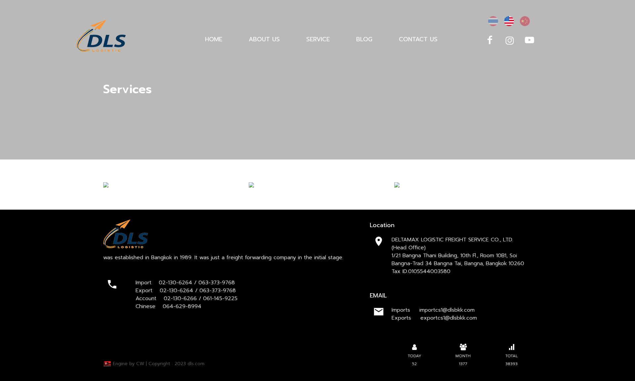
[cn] (525, 21)
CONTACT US (418, 39)
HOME (213, 39)
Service (136, 106)
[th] (493, 21)
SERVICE (318, 39)
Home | (116, 106)
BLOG (364, 39)
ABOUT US (264, 39)
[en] (509, 21)
